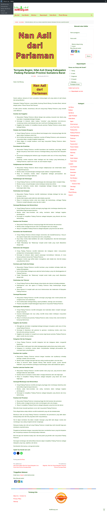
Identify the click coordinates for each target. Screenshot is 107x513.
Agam (71, 121)
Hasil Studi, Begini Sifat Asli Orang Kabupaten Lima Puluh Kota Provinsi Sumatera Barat (26, 465)
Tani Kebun (73, 181)
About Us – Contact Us (19, 496)
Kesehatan (73, 172)
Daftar (72, 54)
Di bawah (73, 79)
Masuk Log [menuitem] (6, 1)
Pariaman (72, 138)
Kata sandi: (73, 38)
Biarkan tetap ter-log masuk (77, 45)
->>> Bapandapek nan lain (76, 91)
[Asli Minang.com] (21, 8)
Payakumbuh (73, 144)
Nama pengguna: (75, 32)
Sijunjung (72, 152)
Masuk (89, 56)
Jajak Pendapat (73, 115)
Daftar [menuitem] (12, 1)
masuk (22, 475)
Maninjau (73, 82)
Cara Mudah (73, 166)
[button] (15, 481)
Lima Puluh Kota (74, 127)
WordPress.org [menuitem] (5, 4)
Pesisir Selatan (74, 147)
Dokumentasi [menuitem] (4, 6)
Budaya (71, 110)
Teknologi (72, 186)
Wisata (72, 189)
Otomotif (72, 175)
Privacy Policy (17, 498)
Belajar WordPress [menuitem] (5, 8)
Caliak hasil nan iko (74, 88)
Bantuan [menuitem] (3, 10)
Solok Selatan (74, 158)
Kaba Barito (72, 118)
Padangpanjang (74, 135)
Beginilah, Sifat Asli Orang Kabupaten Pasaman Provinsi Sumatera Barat (54, 465)
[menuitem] (1, 1)
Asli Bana (22, 459)
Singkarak (74, 76)
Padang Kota (73, 130)
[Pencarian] (91, 15)
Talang (73, 70)
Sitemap (15, 501)
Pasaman (72, 141)
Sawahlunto (73, 149)
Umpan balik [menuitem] (4, 13)
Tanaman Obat (76, 183)
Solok (71, 155)
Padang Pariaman (75, 132)
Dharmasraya (74, 124)
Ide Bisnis (71, 113)
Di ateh (73, 73)
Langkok (71, 164)
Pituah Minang (72, 192)
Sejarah (71, 195)
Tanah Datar (73, 161)
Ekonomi (72, 169)
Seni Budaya (73, 178)
